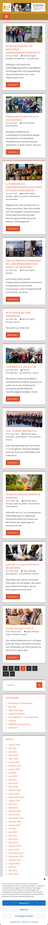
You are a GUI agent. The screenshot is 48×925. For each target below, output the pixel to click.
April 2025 (13, 783)
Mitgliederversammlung (19, 724)
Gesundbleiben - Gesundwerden (26, 58)
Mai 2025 (13, 779)
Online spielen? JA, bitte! (20, 628)
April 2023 (13, 839)
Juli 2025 (12, 772)
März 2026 (13, 758)
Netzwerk (13, 727)
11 (6, 673)
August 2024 (14, 800)
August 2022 (14, 863)
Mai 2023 (13, 835)
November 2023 (16, 818)
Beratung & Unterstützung (20, 703)
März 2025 (13, 786)
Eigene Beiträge (29, 571)
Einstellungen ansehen (24, 916)
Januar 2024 (14, 814)
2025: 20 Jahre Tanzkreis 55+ (21, 431)
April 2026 (13, 755)
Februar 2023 (15, 846)
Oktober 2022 (15, 860)
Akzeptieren (24, 903)
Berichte (26, 56)
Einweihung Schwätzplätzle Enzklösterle (22, 118)
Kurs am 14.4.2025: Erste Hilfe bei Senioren (22, 566)
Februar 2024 (15, 811)
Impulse (16, 322)
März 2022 (13, 874)
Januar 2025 (14, 793)
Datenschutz (26, 922)
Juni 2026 (13, 751)
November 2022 (16, 856)
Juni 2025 (13, 776)
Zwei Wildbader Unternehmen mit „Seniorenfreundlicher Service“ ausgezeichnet (23, 264)
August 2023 (14, 825)
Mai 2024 (13, 804)
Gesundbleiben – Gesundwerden (23, 717)
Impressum (34, 922)
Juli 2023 (12, 828)
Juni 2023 (13, 832)
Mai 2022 (13, 870)
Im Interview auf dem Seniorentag (18, 314)
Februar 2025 (15, 790)
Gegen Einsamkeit (20, 196)
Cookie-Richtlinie (15, 922)
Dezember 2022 (16, 853)
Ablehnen (24, 909)
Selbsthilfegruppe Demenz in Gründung (23, 496)
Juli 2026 (12, 748)
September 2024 (16, 797)
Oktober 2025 (15, 765)
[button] (44, 879)
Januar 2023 (14, 849)
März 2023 (13, 842)
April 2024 (13, 807)
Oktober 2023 (15, 821)
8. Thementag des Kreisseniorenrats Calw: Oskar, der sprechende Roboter (24, 187)
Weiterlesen (12, 85)
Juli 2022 (12, 867)
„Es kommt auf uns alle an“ (21, 367)
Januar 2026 (14, 762)
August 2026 (14, 744)
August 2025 (14, 769)
